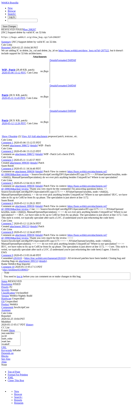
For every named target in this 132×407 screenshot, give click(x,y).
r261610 (17, 258)
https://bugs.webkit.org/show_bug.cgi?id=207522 (83, 50)
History (29, 324)
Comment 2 (7, 151)
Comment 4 (7, 168)
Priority (5, 287)
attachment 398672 (19, 145)
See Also (5, 359)
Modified (6, 321)
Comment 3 (7, 160)
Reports (18, 400)
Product (5, 304)
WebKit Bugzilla (9, 2)
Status (4, 281)
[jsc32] (10, 336)
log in (20, 276)
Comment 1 (7, 142)
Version (5, 295)
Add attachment (39, 136)
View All (26, 136)
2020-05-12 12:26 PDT (14, 123)
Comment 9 (7, 255)
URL (4, 347)
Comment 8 (7, 232)
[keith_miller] (10, 339)
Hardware (6, 298)
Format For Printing (18, 374)
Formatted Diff (64, 60)
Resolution (6, 284)
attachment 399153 (19, 226)
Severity (5, 290)
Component (7, 307)
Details (53, 60)
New (10, 8)
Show (12, 330)
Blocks (4, 356)
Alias (4, 361)
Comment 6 (7, 203)
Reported (6, 47)
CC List (5, 327)
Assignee (6, 310)
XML (11, 377)
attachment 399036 (19, 162)
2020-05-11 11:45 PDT (13, 98)
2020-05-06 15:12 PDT (14, 72)
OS (3, 301)
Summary (6, 41)
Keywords (6, 350)
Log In (12, 17)
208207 (32, 29)
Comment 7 (7, 223)
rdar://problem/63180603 (15, 269)
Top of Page (14, 371)
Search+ (12, 14)
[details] (34, 145)
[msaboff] (10, 344)
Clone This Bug (16, 380)
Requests (18, 403)
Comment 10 (7, 266)
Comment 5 (7, 183)
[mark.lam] (10, 341)
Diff (74, 60)
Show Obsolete (9, 136)
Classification (8, 292)
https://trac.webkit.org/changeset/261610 (45, 258)
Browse (12, 11)
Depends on (7, 353)
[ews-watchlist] (10, 333)
